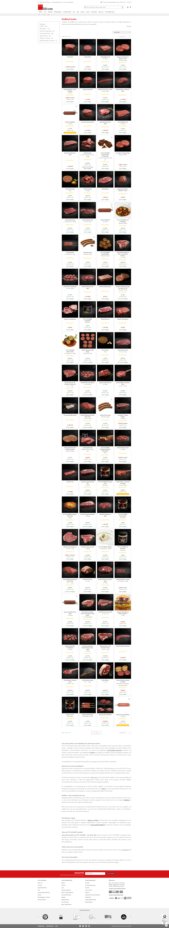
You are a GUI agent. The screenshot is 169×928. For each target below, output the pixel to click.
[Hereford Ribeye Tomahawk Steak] (123, 388)
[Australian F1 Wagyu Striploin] (123, 421)
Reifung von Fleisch (93, 820)
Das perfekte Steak (66, 895)
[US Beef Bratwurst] (87, 259)
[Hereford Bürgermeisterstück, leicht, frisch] (87, 421)
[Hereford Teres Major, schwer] (105, 95)
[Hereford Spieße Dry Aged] (123, 585)
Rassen (63, 883)
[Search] (85, 7)
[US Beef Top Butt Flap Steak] (123, 653)
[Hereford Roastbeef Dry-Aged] (70, 161)
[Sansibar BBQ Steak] (87, 454)
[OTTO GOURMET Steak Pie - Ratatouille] (70, 520)
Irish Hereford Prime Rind (114, 750)
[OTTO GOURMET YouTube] (89, 926)
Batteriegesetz (89, 902)
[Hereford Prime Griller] (105, 421)
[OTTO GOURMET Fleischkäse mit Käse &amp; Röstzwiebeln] (105, 454)
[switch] (164, 923)
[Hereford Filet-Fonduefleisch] (87, 388)
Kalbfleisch (127, 800)
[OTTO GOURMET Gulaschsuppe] (123, 520)
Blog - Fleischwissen (66, 904)
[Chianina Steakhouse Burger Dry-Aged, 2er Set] (123, 292)
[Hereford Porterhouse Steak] (105, 619)
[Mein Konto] (127, 7)
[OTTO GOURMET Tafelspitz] (105, 552)
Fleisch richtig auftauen (67, 892)
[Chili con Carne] (70, 720)
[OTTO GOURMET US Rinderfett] (123, 552)
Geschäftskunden (109, 12)
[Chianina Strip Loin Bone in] (70, 552)
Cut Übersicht (125, 850)
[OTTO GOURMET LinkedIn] (86, 926)
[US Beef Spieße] (70, 259)
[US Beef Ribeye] (105, 194)
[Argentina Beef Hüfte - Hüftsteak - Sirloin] (123, 194)
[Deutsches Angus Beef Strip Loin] (87, 487)
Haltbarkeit (88, 897)
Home (39, 14)
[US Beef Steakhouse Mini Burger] (87, 356)
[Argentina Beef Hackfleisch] (123, 720)
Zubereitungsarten (66, 890)
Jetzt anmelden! (111, 873)
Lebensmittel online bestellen (92, 895)
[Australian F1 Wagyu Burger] (123, 161)
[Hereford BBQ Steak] (123, 127)
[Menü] (167, 915)
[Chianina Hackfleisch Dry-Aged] (70, 619)
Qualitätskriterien (42, 887)
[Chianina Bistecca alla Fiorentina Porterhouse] (70, 388)
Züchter (63, 885)
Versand (87, 883)
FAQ (39, 890)
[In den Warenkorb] (76, 41)
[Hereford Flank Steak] (70, 225)
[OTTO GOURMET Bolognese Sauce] (105, 487)
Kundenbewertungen (90, 899)
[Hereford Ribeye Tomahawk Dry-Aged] (123, 487)
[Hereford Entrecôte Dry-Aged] (105, 127)
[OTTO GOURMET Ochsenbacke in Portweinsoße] (105, 161)
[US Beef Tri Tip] (70, 487)
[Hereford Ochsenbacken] (70, 324)
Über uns (101, 12)
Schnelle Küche (67, 12)
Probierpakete (57, 12)
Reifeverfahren (65, 899)
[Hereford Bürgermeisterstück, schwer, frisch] (70, 585)
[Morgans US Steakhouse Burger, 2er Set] (123, 63)
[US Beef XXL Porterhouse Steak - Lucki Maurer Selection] (123, 259)
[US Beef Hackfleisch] (105, 225)
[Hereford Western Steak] (123, 454)
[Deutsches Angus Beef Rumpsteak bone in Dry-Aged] (87, 653)
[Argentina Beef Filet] (87, 95)
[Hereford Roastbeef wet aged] (105, 520)
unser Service (88, 890)
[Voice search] (122, 7)
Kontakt (87, 887)
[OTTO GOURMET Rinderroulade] (70, 356)
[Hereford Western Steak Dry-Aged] (105, 585)
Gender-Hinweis (42, 899)
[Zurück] (38, 917)
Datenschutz (50, 926)
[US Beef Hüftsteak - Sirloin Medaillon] (70, 95)
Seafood (50, 12)
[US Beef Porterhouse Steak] (87, 552)
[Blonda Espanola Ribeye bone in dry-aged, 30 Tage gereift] (87, 619)
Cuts (45, 12)
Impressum (41, 926)
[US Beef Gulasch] (87, 194)
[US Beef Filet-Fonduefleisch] (70, 292)
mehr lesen (129, 26)
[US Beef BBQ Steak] (105, 63)
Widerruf (87, 892)
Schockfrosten (65, 902)
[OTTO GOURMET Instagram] (83, 926)
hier (117, 862)
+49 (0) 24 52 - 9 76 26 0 (125, 2)
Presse (39, 895)
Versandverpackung (90, 885)
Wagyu (104, 789)
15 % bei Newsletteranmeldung (109, 2)
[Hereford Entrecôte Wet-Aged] (87, 292)
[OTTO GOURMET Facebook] (80, 926)
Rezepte (63, 897)
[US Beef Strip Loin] (105, 324)
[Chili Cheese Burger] (70, 194)
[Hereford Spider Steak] (87, 225)
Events (88, 12)
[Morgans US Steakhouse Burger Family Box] (123, 619)
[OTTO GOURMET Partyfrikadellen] (105, 259)
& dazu (83, 12)
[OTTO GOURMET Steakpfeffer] (87, 324)
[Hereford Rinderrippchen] (105, 292)
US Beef (92, 752)
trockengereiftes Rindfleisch (98, 825)
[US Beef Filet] (70, 63)
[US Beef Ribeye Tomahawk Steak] (70, 687)
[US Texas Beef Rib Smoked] (70, 421)
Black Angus (94, 777)
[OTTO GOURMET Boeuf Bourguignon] (123, 225)
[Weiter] (130, 917)
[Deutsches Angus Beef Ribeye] (87, 520)
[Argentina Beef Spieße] (87, 720)
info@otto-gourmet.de (118, 886)
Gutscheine (94, 12)
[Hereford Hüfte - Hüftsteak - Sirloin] (123, 95)
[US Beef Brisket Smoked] (87, 687)
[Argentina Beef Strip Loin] (105, 388)
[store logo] (45, 7)
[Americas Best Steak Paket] (105, 720)
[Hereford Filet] (87, 63)
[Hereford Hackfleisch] (70, 127)
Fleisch (40, 12)
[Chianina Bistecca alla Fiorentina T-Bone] (105, 653)
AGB (56, 926)
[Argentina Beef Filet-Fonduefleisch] (70, 653)
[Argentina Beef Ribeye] (123, 324)
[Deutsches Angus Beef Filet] (87, 127)
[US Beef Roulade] (87, 161)
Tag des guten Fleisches (44, 892)
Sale (78, 12)
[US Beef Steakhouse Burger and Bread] (123, 687)
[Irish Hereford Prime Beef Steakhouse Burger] (70, 454)
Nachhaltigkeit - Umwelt (44, 897)
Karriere (40, 885)
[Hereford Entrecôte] (87, 585)
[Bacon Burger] (105, 356)
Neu (74, 12)
